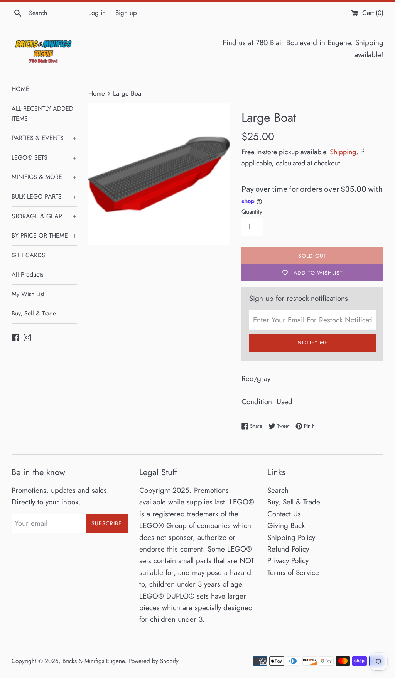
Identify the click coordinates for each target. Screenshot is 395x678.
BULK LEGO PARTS (44, 196)
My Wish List (28, 294)
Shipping (343, 152)
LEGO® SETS (44, 157)
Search (278, 490)
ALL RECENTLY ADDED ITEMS (42, 113)
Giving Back (286, 525)
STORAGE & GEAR (44, 216)
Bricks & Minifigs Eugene (93, 661)
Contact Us (284, 514)
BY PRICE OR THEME (44, 235)
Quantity (251, 211)
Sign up (126, 12)
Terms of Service (293, 572)
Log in (97, 12)
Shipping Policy (291, 537)
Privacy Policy (288, 560)
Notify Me (312, 342)
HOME (20, 88)
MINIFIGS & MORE (44, 176)
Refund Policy (288, 549)
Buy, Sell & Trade (34, 313)
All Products (27, 274)
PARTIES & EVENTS (44, 137)
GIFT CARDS (28, 255)
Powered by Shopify (153, 661)
